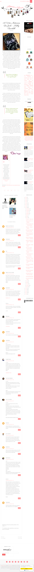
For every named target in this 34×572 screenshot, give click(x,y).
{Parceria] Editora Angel (29, 276)
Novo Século (27, 87)
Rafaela (7, 422)
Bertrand (16, 185)
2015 (26, 207)
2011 (26, 292)
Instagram (6, 180)
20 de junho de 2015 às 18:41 (10, 448)
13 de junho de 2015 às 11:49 (10, 317)
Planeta (30, 88)
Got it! (26, 568)
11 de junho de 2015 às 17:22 (10, 252)
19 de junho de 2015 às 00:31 (10, 435)
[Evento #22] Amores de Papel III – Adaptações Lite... (30, 241)
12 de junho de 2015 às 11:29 (10, 304)
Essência (25, 80)
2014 (26, 288)
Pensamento (26, 88)
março (27, 283)
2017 (26, 204)
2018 (26, 203)
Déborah (7, 316)
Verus (25, 94)
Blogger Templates (3, 565)
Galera (30, 81)
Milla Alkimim (9, 399)
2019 (26, 201)
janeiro (27, 286)
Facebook (4, 179)
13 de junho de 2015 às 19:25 (10, 379)
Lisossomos (8, 326)
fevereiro (27, 285)
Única (28, 94)
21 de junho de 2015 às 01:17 (10, 459)
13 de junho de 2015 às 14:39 (10, 360)
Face (10, 372)
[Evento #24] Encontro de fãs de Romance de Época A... (30, 234)
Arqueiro (28, 75)
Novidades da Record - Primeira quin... (5, 207)
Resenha (3, 186)
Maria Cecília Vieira (10, 272)
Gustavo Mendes (9, 378)
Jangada (29, 84)
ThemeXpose (10, 565)
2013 (26, 289)
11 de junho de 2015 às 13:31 (10, 227)
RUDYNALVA (8, 457)
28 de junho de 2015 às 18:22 (10, 503)
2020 (26, 200)
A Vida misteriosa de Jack (10, 185)
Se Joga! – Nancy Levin (29, 219)
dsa (6, 251)
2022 (26, 198)
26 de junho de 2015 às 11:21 (10, 480)
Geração (25, 83)
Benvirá (25, 76)
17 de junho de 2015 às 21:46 (10, 424)
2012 (26, 291)
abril (26, 282)
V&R (29, 93)
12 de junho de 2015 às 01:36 (10, 289)
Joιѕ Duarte (8, 433)
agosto (27, 214)
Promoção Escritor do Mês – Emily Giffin (31, 159)
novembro (27, 210)
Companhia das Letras (27, 77)
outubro (27, 211)
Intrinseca (26, 84)
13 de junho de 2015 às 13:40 (10, 333)
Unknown (8, 239)
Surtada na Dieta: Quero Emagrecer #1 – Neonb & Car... (30, 261)
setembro (27, 213)
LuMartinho (8, 359)
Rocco (29, 91)
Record (19, 185)
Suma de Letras (27, 92)
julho (26, 216)
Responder (19, 247)
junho (27, 217)
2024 (26, 197)
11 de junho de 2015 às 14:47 (10, 240)
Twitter (8, 179)
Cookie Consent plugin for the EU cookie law (26, 570)
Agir (24, 75)
